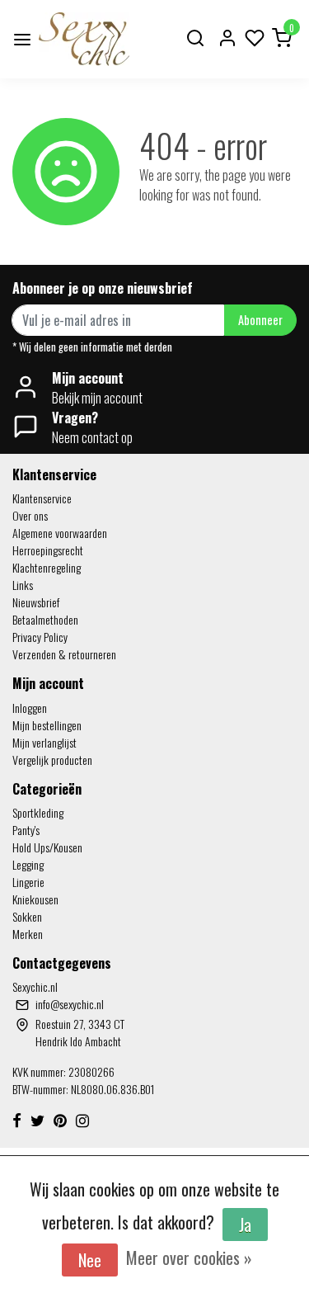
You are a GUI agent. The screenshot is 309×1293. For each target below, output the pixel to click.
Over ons (30, 515)
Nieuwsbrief (35, 602)
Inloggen (29, 707)
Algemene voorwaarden (59, 532)
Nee (89, 1260)
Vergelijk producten (52, 759)
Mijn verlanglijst (44, 742)
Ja (245, 1224)
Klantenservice (42, 498)
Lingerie (28, 881)
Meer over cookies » (189, 1257)
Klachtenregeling (46, 567)
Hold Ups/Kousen (47, 847)
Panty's (26, 829)
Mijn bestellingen (47, 725)
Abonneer (260, 319)
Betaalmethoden (45, 619)
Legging (28, 864)
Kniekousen (35, 899)
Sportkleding (37, 812)
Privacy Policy (40, 636)
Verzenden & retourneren (64, 654)
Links (22, 584)
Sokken (27, 916)
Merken (27, 933)
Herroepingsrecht (47, 550)
